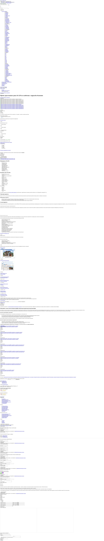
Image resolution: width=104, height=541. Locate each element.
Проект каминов (3, 127)
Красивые (6, 49)
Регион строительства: (3, 301)
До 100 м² (6, 13)
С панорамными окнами (8, 75)
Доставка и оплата (4, 83)
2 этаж (2, 501)
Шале (6, 46)
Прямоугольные (7, 33)
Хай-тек (6, 47)
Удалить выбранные (3, 507)
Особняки (6, 34)
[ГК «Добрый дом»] (3, 0)
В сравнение (2, 92)
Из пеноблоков (7, 65)
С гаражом (6, 25)
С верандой (6, 71)
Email (1, 464)
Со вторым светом (7, 73)
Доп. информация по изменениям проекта (7, 537)
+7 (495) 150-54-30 (4, 435)
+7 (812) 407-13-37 (4, 436)
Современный (7, 45)
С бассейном (7, 26)
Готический (6, 38)
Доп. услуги (3, 84)
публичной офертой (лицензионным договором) (15, 306)
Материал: (20, 301)
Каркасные (6, 68)
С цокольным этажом (8, 22)
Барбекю (6, 79)
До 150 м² (6, 14)
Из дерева (6, 66)
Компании (1, 485)
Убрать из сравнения (7, 92)
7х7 (5, 54)
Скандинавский (7, 44)
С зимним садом (7, 74)
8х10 (5, 57)
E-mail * (1, 534)
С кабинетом (7, 27)
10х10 (6, 60)
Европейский (7, 39)
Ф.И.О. (1, 462)
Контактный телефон (3, 463)
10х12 (6, 61)
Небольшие (6, 12)
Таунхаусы (6, 35)
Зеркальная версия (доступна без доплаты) (3, 156)
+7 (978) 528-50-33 (7, 2)
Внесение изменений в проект (4, 280)
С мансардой (7, 21)
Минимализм (7, 40)
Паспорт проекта (3, 124)
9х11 (5, 59)
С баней (6, 24)
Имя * (1, 533)
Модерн (6, 41)
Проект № (1, 460)
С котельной (7, 28)
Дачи (6, 78)
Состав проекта (4, 82)
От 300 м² (6, 16)
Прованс (6, 42)
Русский (6, 43)
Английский (7, 37)
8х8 (5, 56)
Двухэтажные (7, 19)
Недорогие (6, 50)
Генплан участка (3, 133)
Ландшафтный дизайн (3, 294)
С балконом (6, 72)
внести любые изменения (12, 192)
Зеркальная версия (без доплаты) (5, 116)
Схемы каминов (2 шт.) (3, 273)
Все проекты (7, 80)
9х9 (5, 58)
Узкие (6, 31)
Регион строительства (3, 482)
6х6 (5, 53)
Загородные (6, 51)
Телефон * (1, 535)
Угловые (6, 30)
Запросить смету (2, 302)
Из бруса (6, 67)
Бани (6, 77)
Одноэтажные (7, 18)
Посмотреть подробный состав (4, 233)
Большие (6, 17)
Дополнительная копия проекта (4, 260)
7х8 (5, 55)
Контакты (3, 85)
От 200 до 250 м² (7, 15)
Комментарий (2, 481)
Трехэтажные (7, 20)
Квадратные (7, 32)
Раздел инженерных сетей (4, 287)
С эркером (6, 70)
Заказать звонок (2, 88)
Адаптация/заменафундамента (3, 130)
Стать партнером (2, 300)
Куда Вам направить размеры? (4, 471)
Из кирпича (6, 64)
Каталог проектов (4, 11)
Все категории (7, 81)
